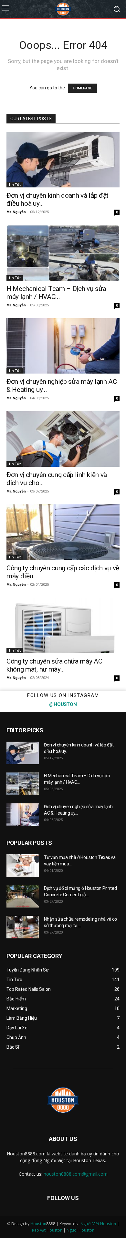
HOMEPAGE (82, 88)
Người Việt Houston (98, 1223)
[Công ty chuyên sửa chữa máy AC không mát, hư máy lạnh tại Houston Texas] (63, 625)
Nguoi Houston (80, 1230)
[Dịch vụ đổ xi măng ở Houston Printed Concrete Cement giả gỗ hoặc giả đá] (22, 896)
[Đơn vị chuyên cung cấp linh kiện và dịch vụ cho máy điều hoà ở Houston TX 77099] (63, 439)
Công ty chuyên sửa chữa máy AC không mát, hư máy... (54, 665)
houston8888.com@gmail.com (76, 1174)
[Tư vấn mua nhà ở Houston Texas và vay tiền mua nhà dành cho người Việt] (22, 865)
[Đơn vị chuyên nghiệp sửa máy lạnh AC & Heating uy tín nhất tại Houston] (63, 346)
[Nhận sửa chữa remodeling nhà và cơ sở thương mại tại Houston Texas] (22, 927)
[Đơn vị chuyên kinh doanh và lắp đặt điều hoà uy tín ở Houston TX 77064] (63, 159)
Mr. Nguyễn (16, 212)
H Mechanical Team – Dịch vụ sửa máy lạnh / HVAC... (56, 293)
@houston (63, 704)
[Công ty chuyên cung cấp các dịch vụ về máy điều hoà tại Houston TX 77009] (63, 532)
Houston (38, 1223)
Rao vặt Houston (47, 1230)
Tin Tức (14, 184)
